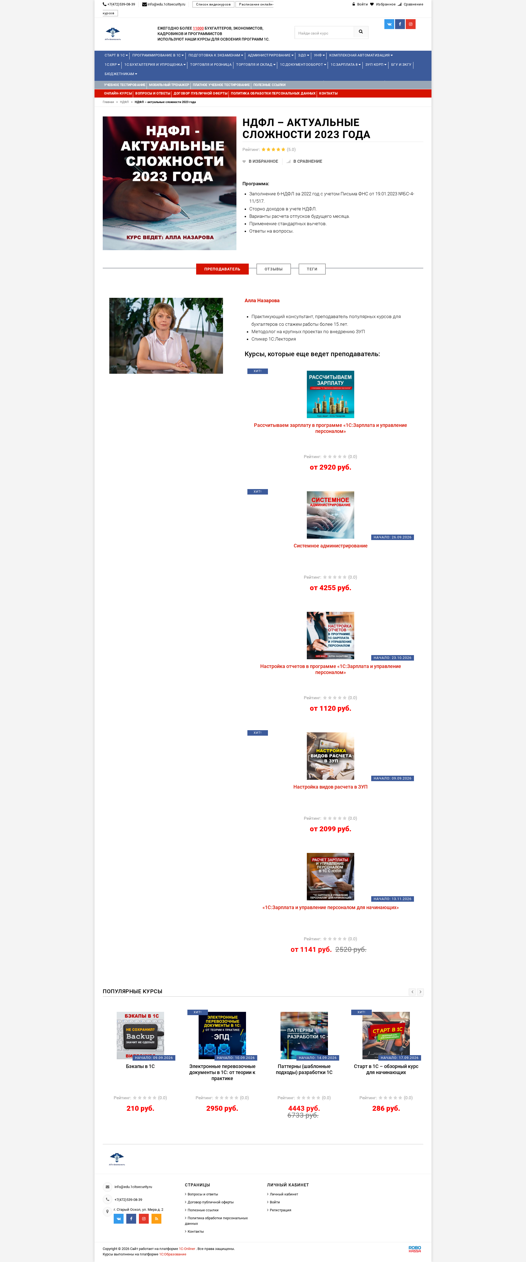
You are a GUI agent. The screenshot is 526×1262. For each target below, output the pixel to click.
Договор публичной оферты (211, 1202)
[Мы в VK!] (389, 24)
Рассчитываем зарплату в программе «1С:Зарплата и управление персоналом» (330, 428)
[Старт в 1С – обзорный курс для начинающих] (310, 1035)
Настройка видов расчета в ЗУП (330, 787)
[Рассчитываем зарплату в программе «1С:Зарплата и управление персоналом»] (330, 394)
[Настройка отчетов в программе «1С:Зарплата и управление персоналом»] (330, 635)
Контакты (196, 1231)
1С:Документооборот (302, 64)
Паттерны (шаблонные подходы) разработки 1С (228, 1069)
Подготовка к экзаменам (214, 55)
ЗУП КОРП (375, 64)
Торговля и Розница (210, 64)
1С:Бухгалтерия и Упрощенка (154, 64)
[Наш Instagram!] (411, 24)
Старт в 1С (115, 55)
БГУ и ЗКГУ (401, 64)
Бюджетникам (120, 74)
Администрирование (269, 55)
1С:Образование (172, 1254)
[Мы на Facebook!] (400, 24)
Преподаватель (222, 269)
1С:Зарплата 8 (345, 64)
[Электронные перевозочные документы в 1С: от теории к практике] (146, 1035)
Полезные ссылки (203, 1210)
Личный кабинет (284, 1194)
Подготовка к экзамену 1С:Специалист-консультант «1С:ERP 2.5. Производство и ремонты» (392, 1075)
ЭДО (302, 55)
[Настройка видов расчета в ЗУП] (330, 755)
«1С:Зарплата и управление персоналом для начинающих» (330, 907)
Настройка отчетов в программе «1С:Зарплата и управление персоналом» (330, 669)
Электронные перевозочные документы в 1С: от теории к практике (146, 1072)
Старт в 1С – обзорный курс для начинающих (310, 1069)
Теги (312, 269)
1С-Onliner (187, 1249)
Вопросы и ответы (203, 1194)
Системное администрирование (331, 546)
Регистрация (280, 1210)
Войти (275, 1202)
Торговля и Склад (254, 64)
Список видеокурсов (213, 4)
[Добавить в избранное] (302, 373)
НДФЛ (126, 102)
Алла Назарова (262, 300)
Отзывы (274, 269)
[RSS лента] (156, 1219)
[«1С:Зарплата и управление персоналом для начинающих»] (330, 876)
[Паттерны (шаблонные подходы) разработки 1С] (228, 1035)
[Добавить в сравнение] (343, 373)
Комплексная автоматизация (360, 55)
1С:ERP (111, 64)
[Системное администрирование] (330, 514)
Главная (110, 102)
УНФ (318, 55)
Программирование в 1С (157, 55)
